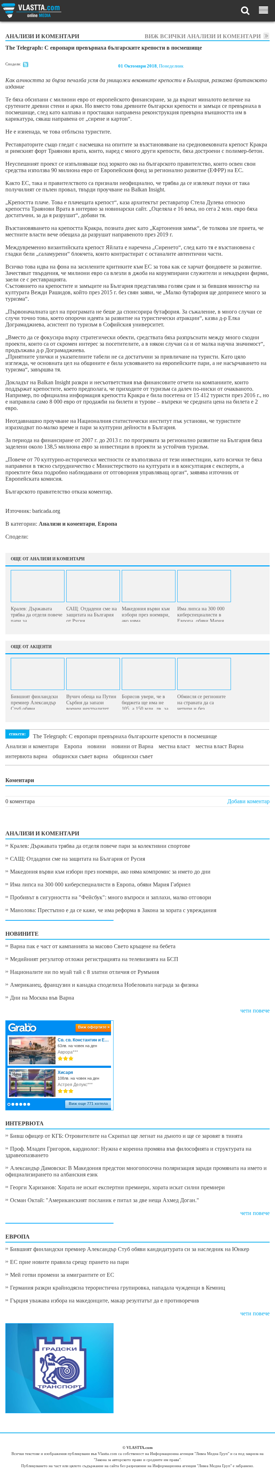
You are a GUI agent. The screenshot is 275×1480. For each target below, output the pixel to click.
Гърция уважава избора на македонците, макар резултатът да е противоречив (104, 1301)
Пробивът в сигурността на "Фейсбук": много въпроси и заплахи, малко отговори (110, 897)
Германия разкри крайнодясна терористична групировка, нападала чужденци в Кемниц (117, 1288)
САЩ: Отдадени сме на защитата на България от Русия (77, 859)
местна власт (174, 746)
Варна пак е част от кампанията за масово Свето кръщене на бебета (92, 946)
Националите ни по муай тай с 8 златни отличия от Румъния (84, 972)
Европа (73, 746)
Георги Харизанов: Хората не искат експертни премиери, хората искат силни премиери (117, 1187)
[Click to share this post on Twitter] (25, 66)
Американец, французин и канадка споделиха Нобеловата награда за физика (104, 985)
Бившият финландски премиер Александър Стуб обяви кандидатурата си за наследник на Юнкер (129, 1249)
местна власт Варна (219, 746)
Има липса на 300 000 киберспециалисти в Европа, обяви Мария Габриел (100, 884)
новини (96, 746)
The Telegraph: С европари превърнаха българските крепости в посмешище (125, 736)
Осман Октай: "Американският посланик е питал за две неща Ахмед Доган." (104, 1200)
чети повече (255, 1011)
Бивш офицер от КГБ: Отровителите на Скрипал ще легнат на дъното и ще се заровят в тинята (126, 1136)
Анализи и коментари (32, 746)
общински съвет (133, 756)
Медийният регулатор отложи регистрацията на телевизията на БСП (94, 959)
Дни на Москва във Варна (42, 998)
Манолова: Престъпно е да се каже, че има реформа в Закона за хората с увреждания (113, 910)
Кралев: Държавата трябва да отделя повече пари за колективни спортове (100, 846)
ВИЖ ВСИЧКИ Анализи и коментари (203, 36)
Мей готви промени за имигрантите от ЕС (62, 1275)
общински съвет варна (80, 756)
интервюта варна (26, 756)
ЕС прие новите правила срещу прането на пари (69, 1262)
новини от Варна (132, 746)
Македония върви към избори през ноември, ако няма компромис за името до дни (110, 872)
